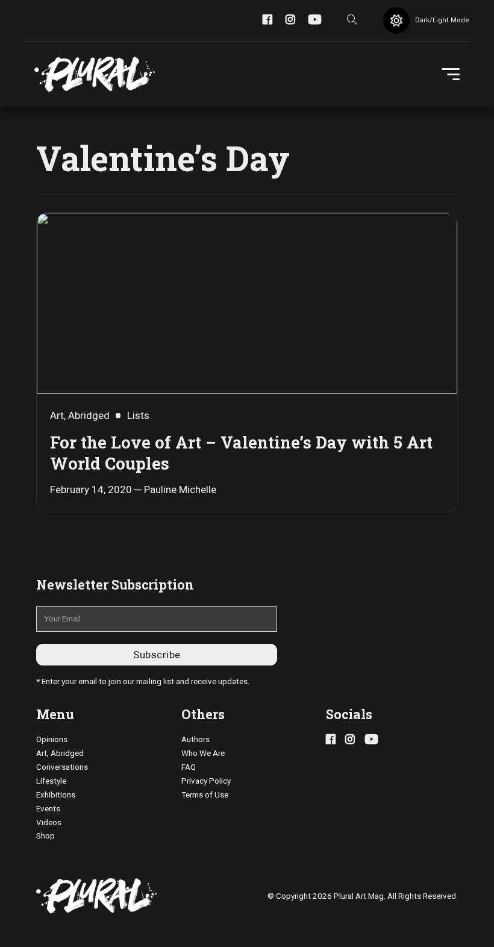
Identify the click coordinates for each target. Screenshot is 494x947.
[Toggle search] (352, 20)
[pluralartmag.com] (94, 75)
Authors (195, 739)
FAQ (188, 767)
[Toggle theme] (396, 20)
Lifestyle (51, 780)
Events (48, 808)
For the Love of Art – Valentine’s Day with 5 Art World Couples (241, 452)
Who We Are (203, 753)
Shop (45, 835)
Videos (48, 822)
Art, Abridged (60, 753)
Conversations (62, 767)
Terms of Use (204, 794)
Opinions (51, 739)
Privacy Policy (206, 780)
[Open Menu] (451, 75)
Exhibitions (55, 794)
